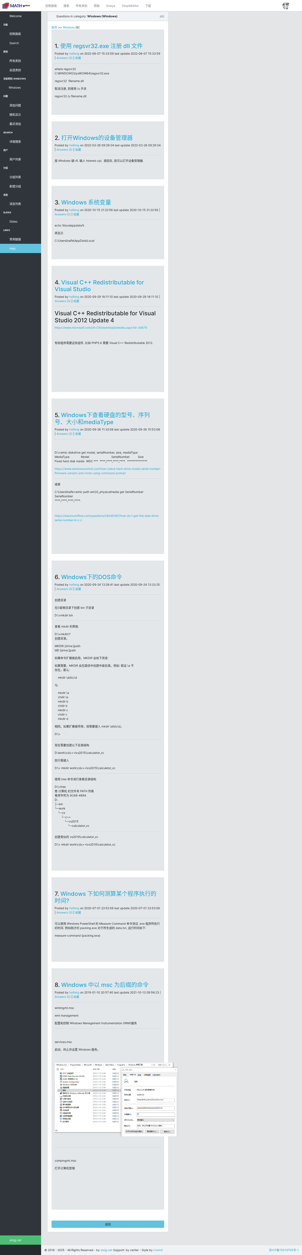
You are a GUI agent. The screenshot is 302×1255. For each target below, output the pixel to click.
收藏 (78, 58)
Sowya (110, 5)
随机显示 (15, 114)
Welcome (15, 16)
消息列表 (15, 203)
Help (12, 248)
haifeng (74, 53)
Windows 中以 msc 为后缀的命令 (105, 984)
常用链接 (15, 239)
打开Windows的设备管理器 (97, 137)
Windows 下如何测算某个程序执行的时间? (105, 897)
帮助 (97, 5)
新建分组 (15, 186)
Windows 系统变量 (86, 202)
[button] (286, 5)
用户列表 (15, 159)
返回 (108, 1224)
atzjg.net (15, 1240)
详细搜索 (15, 141)
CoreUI (158, 1250)
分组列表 (15, 177)
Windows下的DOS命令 (91, 577)
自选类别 (15, 70)
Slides (13, 221)
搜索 (66, 5)
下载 (148, 5)
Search (14, 43)
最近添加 (15, 124)
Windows (15, 87)
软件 (54, 27)
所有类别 (81, 5)
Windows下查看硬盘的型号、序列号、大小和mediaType (102, 419)
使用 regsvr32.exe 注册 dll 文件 (101, 45)
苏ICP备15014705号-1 (284, 1250)
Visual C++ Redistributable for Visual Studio (99, 286)
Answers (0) (64, 58)
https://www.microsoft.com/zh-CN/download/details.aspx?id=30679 (101, 327)
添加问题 (15, 105)
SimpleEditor (130, 5)
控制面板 (51, 5)
